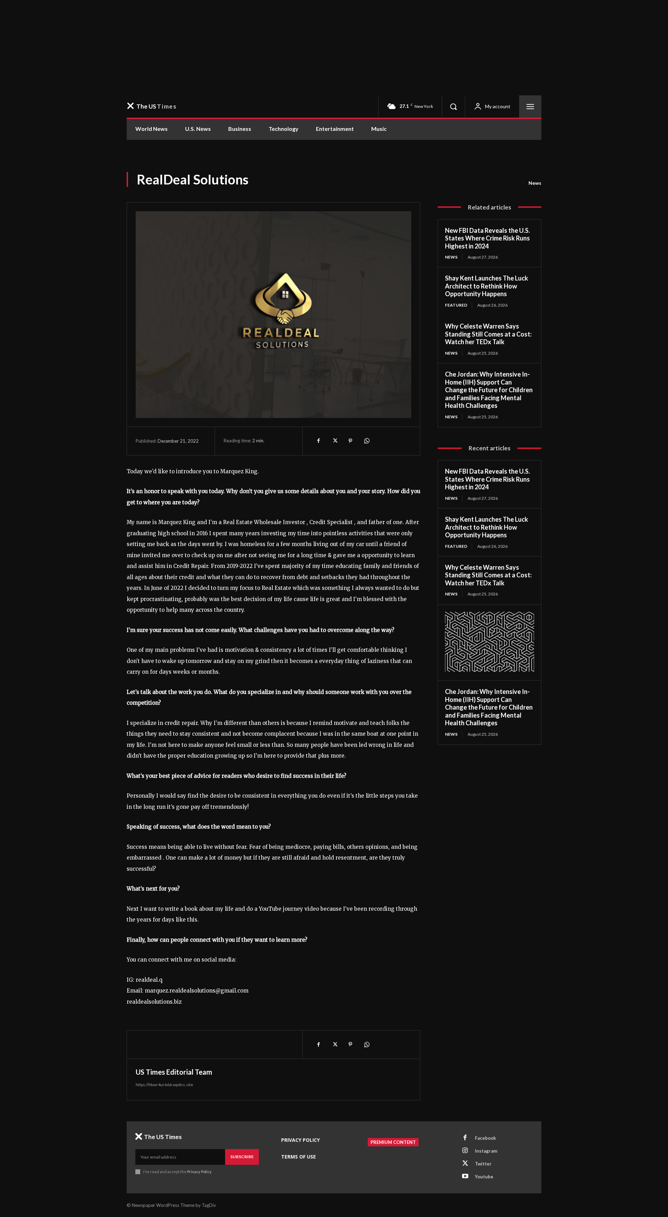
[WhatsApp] (366, 441)
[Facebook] (318, 441)
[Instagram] (465, 1151)
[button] (453, 106)
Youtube (484, 1176)
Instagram (486, 1151)
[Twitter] (334, 441)
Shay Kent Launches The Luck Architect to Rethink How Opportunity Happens (486, 286)
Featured (456, 305)
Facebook (485, 1138)
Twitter (483, 1164)
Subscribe (242, 1156)
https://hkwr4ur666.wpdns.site (164, 1084)
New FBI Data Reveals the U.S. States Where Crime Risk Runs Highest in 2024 (487, 238)
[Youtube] (465, 1176)
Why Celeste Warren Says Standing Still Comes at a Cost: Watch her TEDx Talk (488, 334)
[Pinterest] (350, 441)
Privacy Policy (199, 1171)
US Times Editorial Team (174, 1072)
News (534, 183)
